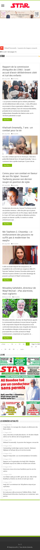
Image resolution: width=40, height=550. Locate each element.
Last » (22, 349)
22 (32, 346)
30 (5, 349)
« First (3, 344)
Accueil (4, 52)
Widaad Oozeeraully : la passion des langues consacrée (20, 48)
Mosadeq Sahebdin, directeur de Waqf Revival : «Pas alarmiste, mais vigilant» (19, 291)
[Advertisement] (20, 30)
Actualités (15, 78)
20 (23, 344)
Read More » (7, 119)
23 (36, 346)
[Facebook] (21, 544)
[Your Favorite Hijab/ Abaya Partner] (20, 14)
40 (9, 349)
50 (13, 349)
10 (12, 344)
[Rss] (19, 544)
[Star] (20, 5)
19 (19, 344)
